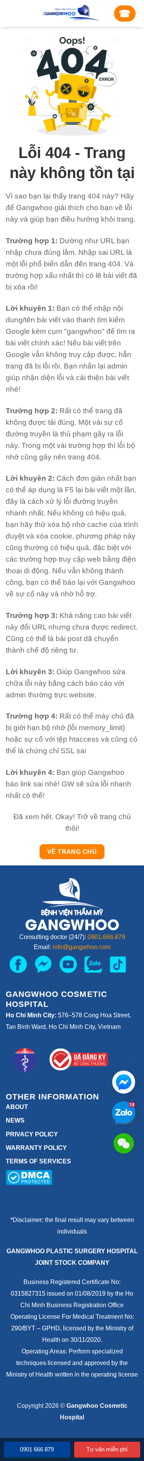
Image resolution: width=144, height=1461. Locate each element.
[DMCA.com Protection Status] (29, 1177)
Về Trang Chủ (72, 851)
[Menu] (16, 13)
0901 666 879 (37, 1449)
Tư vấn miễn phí (106, 1449)
